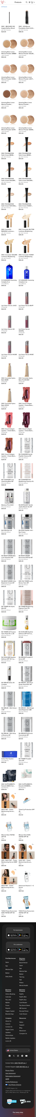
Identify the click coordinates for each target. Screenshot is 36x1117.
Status (21, 1022)
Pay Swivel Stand (24, 1005)
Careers (8, 1024)
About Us (8, 1021)
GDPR (7, 1079)
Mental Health (23, 985)
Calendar (8, 997)
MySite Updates (10, 1038)
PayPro (21, 994)
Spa (7, 966)
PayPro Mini (23, 997)
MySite (8, 1002)
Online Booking (10, 994)
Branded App (10, 1014)
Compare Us (23, 1033)
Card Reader (23, 1002)
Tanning (21, 977)
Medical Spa (9, 969)
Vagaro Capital (10, 1011)
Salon (7, 962)
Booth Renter (23, 962)
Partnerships (9, 1035)
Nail (20, 980)
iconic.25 (8, 1041)
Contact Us (9, 1027)
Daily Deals (9, 976)
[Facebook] (9, 1056)
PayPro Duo (22, 999)
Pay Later (8, 999)
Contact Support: (17, 1067)
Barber (8, 973)
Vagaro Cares (10, 1029)
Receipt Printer (23, 1011)
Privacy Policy (10, 1070)
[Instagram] (18, 1056)
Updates (8, 1032)
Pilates (21, 982)
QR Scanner (23, 1008)
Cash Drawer (23, 1014)
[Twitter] (13, 1056)
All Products (4, 6)
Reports (8, 1008)
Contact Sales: (16, 1063)
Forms (7, 1005)
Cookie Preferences (12, 1082)
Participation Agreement (13, 1076)
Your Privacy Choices (14, 1085)
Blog (20, 1028)
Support (21, 1025)
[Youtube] (26, 1056)
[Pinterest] (22, 1056)
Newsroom (22, 1030)
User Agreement (11, 1073)
